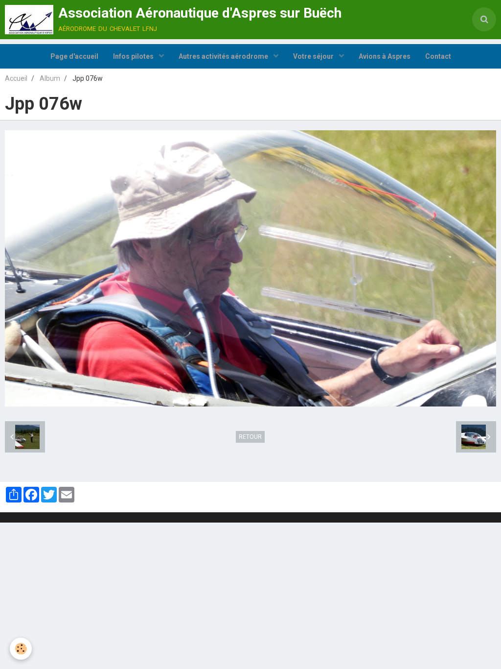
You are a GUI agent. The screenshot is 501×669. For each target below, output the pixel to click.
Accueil (16, 78)
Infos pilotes (134, 56)
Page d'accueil (74, 56)
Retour (250, 436)
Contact (438, 56)
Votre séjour (314, 56)
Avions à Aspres (384, 56)
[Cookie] (21, 649)
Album (50, 78)
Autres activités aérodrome (224, 56)
